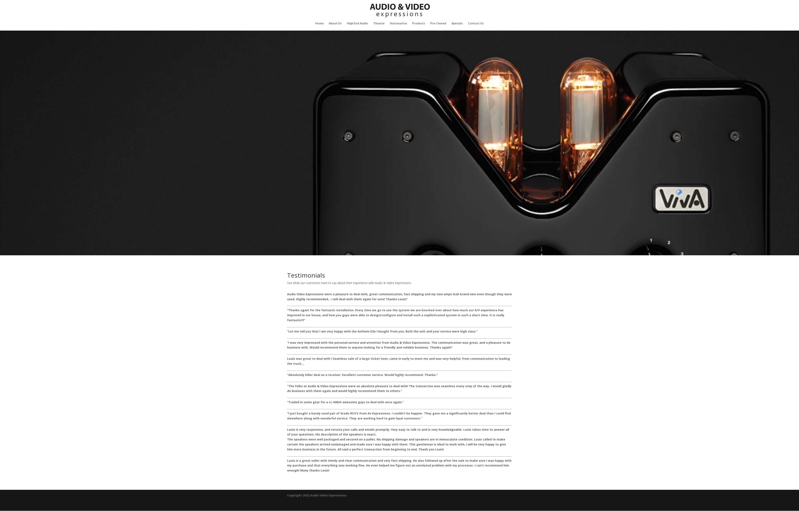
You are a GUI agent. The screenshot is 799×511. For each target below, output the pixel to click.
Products (418, 23)
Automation (398, 23)
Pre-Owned (438, 23)
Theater (379, 23)
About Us (335, 23)
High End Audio (357, 23)
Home (319, 23)
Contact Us (476, 23)
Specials (457, 23)
